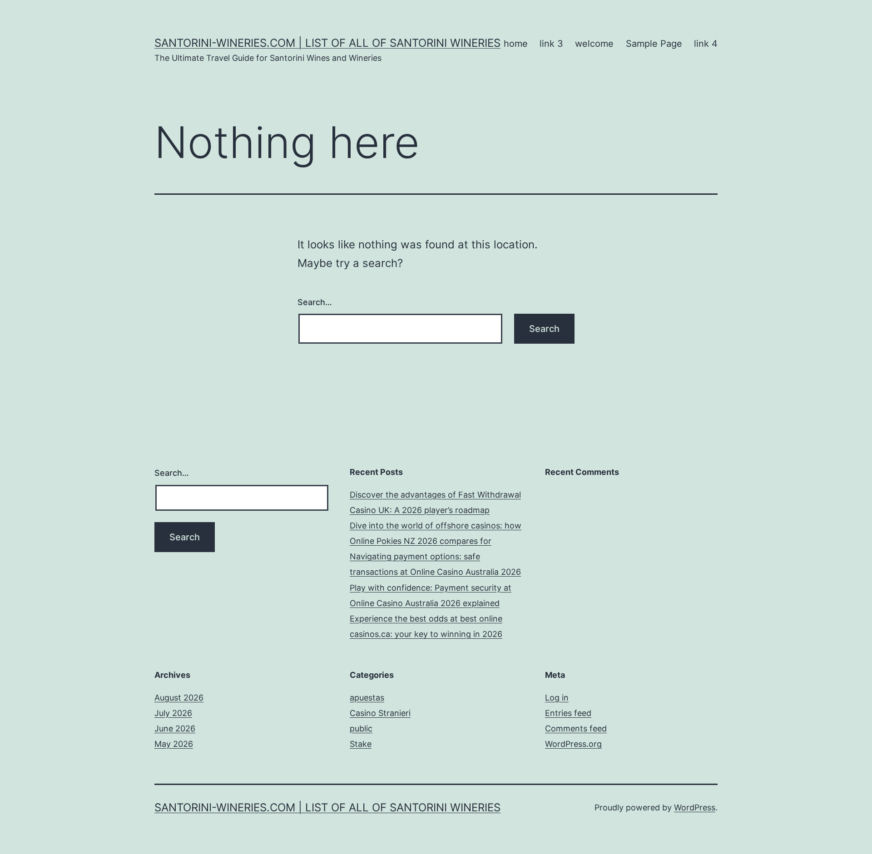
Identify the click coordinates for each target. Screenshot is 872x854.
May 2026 (173, 744)
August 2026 (178, 697)
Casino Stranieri (380, 713)
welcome (594, 43)
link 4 (706, 43)
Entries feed (568, 713)
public (361, 728)
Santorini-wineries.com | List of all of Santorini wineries (327, 42)
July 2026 (173, 713)
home (516, 43)
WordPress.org (573, 744)
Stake (361, 744)
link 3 (551, 43)
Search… (314, 302)
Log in (557, 697)
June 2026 (174, 728)
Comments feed (576, 728)
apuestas (367, 697)
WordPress (694, 807)
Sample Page (654, 43)
